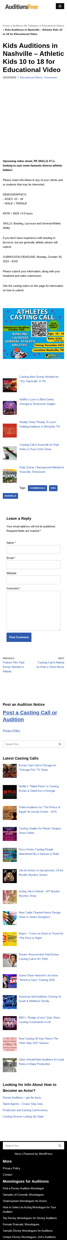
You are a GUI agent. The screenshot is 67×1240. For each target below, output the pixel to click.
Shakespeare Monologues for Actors (25, 1201)
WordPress (45, 1153)
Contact (7, 1174)
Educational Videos (53, 25)
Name (11, 542)
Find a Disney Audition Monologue (23, 1188)
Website (11, 573)
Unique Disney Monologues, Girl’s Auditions (29, 1237)
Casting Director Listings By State (23, 1116)
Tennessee (50, 77)
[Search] (60, 744)
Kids (53, 488)
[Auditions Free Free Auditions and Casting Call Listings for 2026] (21, 6)
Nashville (10, 496)
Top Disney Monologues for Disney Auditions (30, 1218)
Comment (13, 588)
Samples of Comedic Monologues (23, 1194)
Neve (18, 1153)
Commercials (37, 488)
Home (6, 25)
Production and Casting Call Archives (25, 1110)
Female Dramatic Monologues (21, 1224)
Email (11, 557)
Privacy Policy (11, 730)
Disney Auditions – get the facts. (22, 1097)
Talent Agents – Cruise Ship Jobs (23, 1103)
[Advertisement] (33, 124)
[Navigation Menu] (60, 6)
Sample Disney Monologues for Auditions (28, 1230)
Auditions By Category (26, 25)
